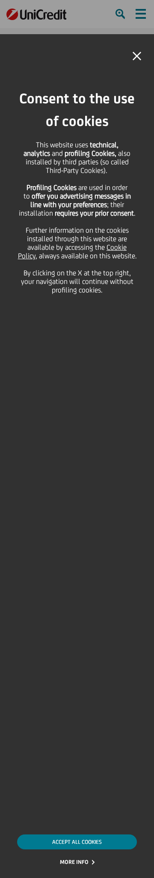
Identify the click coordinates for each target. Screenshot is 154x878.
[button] (137, 56)
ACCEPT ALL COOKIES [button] (77, 842)
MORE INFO (74, 862)
